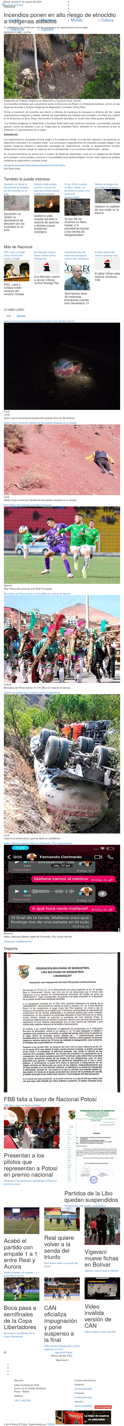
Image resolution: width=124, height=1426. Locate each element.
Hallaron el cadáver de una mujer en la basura (107, 185)
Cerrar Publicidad (103, 1407)
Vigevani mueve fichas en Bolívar (102, 1270)
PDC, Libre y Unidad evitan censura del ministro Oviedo (14, 255)
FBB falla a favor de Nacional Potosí (22, 1105)
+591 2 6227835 (22, 1400)
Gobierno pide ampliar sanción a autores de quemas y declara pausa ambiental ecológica (46, 188)
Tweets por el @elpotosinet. (18, 941)
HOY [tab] (8, 316)
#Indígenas (28, 165)
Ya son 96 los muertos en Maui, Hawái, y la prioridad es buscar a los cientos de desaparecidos (77, 190)
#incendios (16, 165)
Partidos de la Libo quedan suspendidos (84, 1205)
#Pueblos (60, 165)
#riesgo (7, 165)
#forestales (39, 165)
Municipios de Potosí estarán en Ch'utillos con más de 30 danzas (37, 593)
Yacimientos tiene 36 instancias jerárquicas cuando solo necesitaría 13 (76, 256)
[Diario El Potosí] (31, 4)
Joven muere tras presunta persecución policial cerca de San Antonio (39, 321)
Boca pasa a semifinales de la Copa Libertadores (19, 1335)
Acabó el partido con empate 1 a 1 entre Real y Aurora (21, 1274)
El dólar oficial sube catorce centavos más (106, 253)
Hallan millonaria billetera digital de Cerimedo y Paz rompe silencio (38, 843)
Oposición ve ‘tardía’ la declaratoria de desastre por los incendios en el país (16, 188)
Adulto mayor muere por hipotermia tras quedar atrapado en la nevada (40, 422)
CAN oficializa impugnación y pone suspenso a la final (62, 1347)
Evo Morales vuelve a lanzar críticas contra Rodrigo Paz (45, 255)
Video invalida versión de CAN (100, 1331)
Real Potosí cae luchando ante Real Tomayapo (28, 504)
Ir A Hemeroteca (62, 35)
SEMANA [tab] (21, 316)
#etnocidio (50, 165)
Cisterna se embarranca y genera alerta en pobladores (32, 692)
